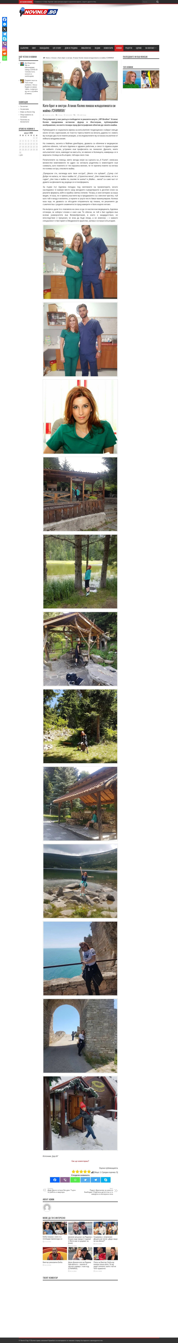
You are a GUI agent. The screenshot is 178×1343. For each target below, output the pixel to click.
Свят (34, 48)
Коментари (108, 48)
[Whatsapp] (75, 1180)
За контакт (150, 48)
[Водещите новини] (39, 15)
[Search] (157, 2)
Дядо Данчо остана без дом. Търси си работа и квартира (62, 1190)
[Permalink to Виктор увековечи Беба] (55, 1259)
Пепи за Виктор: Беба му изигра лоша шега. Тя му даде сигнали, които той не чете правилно (105, 1265)
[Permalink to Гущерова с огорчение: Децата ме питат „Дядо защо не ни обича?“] (106, 1234)
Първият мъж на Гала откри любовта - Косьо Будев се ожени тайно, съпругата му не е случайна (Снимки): (31, 87)
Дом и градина (71, 48)
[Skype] (106, 1180)
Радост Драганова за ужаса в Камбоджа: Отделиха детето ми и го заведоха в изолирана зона (98, 1191)
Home (47, 58)
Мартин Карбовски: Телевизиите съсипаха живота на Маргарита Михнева (60, 2)
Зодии (97, 48)
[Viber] (65, 1180)
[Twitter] (85, 1180)
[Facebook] (55, 1180)
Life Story (57, 48)
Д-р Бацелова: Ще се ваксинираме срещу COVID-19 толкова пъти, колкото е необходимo (31, 69)
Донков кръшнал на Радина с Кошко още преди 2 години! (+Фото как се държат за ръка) (80, 1240)
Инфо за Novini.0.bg (27, 112)
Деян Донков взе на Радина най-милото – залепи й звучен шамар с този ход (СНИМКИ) (79, 1265)
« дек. (21, 155)
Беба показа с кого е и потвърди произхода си (52, 1238)
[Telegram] (95, 1180)
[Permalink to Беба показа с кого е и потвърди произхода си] (55, 1234)
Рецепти (128, 48)
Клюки (119, 48)
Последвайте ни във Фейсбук (135, 56)
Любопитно (86, 48)
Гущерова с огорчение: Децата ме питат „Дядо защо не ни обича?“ (105, 1239)
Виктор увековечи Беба (52, 1262)
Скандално (44, 48)
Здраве (139, 48)
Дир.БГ (55, 1156)
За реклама (24, 109)
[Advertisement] (115, 25)
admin (52, 115)
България (24, 48)
